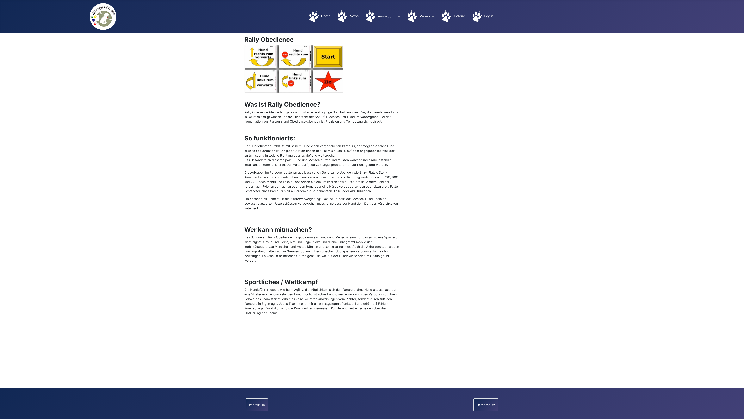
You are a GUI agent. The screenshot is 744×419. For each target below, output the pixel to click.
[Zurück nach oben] (737, 412)
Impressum (257, 405)
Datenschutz (486, 405)
